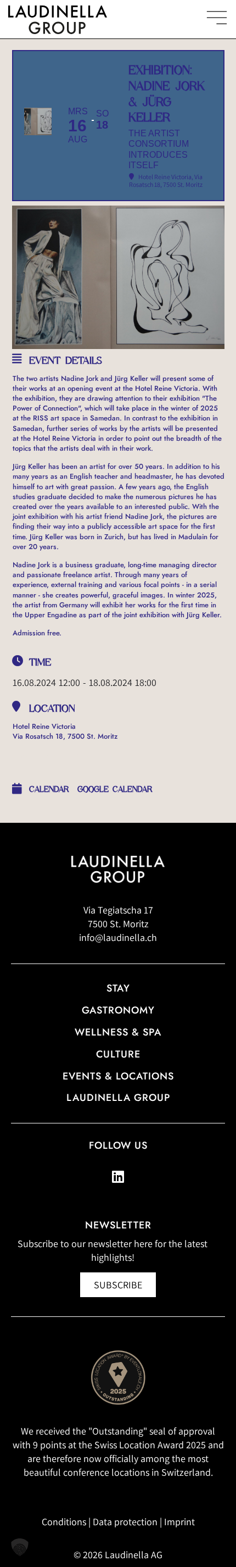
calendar (49, 789)
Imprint (179, 1521)
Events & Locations (118, 1076)
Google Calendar (115, 789)
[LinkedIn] (118, 1176)
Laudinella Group (118, 1097)
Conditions (64, 1521)
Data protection (125, 1521)
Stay (118, 988)
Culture (118, 1054)
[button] (20, 1547)
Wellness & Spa (118, 1032)
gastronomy (118, 1010)
